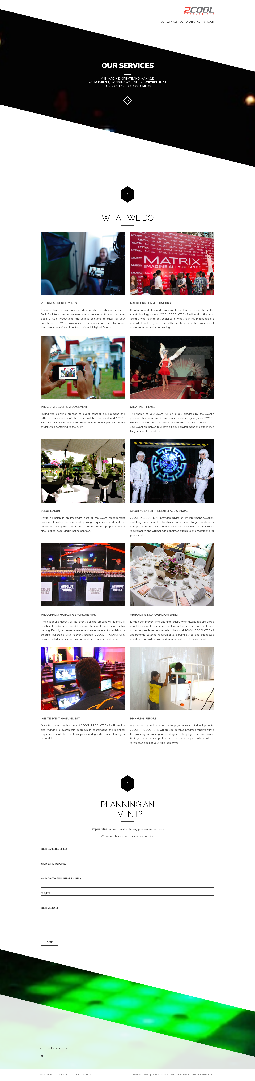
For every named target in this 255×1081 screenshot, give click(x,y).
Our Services (169, 21)
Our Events (187, 21)
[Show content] (127, 100)
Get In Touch (205, 21)
